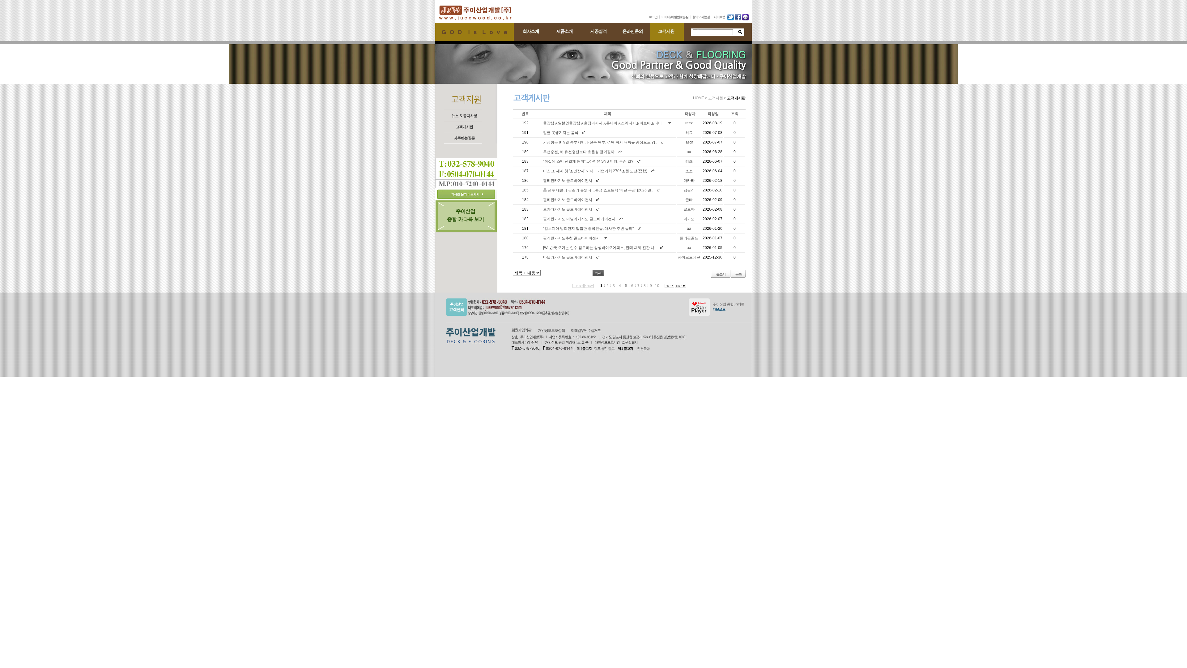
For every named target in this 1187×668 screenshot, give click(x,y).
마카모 (689, 219)
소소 (689, 171)
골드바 (689, 209)
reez (689, 123)
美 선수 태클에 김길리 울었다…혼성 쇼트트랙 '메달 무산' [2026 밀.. (598, 190)
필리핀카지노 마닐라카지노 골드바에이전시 (579, 219)
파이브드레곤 (689, 257)
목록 (738, 274)
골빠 (689, 200)
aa (689, 152)
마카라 (689, 180)
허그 (689, 133)
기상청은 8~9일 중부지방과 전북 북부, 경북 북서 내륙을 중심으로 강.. (600, 142)
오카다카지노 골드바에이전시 (567, 209)
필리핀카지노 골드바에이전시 (567, 180)
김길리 (689, 190)
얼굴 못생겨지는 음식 (560, 133)
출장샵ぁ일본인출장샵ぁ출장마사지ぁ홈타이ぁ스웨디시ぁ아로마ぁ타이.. (603, 123)
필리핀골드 (689, 238)
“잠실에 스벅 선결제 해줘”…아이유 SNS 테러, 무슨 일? (588, 161)
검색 (598, 273)
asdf (689, 142)
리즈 (689, 161)
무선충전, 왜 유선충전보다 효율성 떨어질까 (579, 152)
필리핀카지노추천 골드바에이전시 (571, 238)
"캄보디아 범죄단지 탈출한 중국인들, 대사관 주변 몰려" (588, 228)
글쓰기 (720, 274)
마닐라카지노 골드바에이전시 (567, 257)
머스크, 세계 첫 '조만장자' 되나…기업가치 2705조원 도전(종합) (595, 171)
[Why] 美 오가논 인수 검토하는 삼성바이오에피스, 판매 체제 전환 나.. (599, 248)
